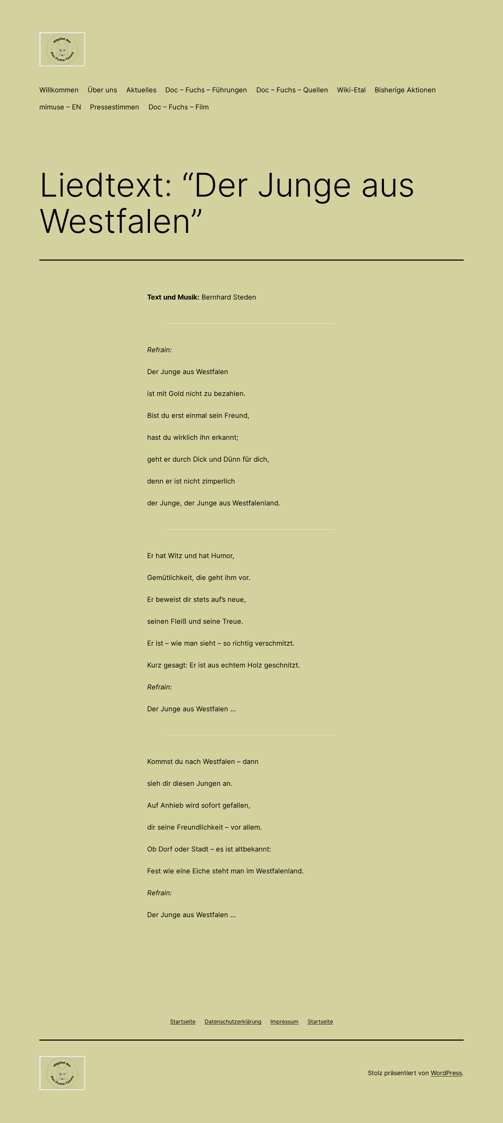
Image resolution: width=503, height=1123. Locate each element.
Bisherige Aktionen (405, 90)
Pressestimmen (114, 107)
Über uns (102, 90)
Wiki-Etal (351, 90)
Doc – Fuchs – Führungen (206, 90)
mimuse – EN (60, 107)
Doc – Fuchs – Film (179, 107)
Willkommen (59, 90)
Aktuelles (141, 90)
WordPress (446, 1072)
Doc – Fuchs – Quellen (292, 90)
